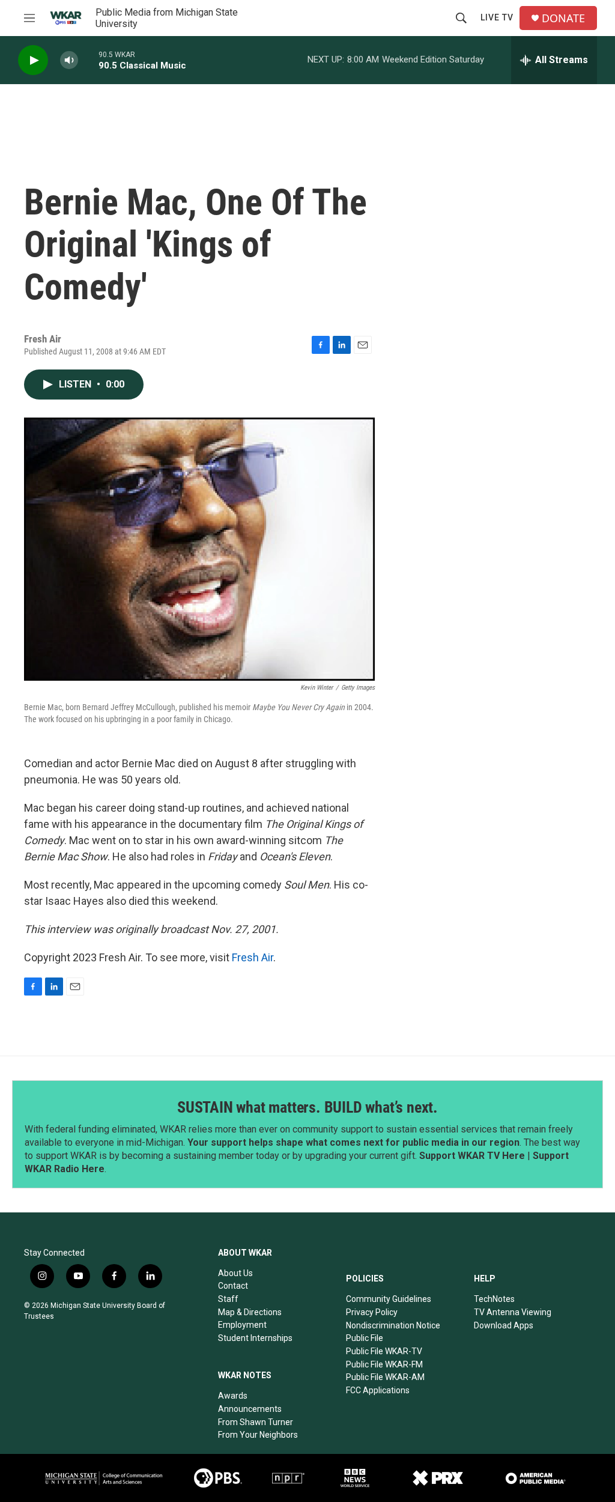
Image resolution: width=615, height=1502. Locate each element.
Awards (232, 1395)
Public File (364, 1338)
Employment (242, 1325)
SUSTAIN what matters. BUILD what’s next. (307, 1107)
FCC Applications (378, 1390)
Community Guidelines (388, 1299)
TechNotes (494, 1299)
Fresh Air (252, 957)
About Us (235, 1273)
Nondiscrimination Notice (393, 1325)
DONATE (563, 18)
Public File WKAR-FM (384, 1364)
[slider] (88, 59)
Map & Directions (250, 1312)
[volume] (69, 60)
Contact (233, 1286)
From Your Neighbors (258, 1435)
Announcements (250, 1409)
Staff (228, 1299)
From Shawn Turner (255, 1422)
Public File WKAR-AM (385, 1377)
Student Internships (255, 1338)
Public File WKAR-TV (384, 1351)
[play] (33, 60)
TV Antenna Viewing (512, 1312)
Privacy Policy (372, 1312)
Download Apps (503, 1325)
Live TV (497, 17)
